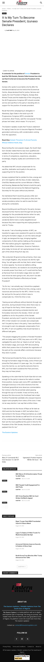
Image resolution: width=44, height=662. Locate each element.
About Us (38, 646)
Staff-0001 (9, 30)
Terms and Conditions (19, 646)
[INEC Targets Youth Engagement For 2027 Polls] (8, 488)
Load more (21, 566)
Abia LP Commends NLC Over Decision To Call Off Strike (10, 460)
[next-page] (6, 507)
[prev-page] (3, 507)
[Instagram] (22, 639)
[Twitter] (27, 639)
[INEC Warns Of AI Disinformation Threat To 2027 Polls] (8, 477)
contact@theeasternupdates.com (26, 625)
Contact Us (30, 646)
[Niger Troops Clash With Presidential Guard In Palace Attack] (8, 524)
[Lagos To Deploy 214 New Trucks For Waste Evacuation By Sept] (8, 536)
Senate (27, 74)
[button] (3, 3)
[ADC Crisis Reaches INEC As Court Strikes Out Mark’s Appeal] (8, 499)
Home (4, 8)
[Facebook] (16, 639)
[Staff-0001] (3, 30)
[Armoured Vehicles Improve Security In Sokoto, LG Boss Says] (8, 547)
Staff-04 (18, 478)
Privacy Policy (7, 646)
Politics (9, 8)
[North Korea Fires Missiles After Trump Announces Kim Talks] (8, 559)
